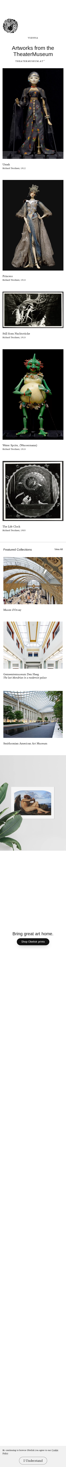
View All (58, 549)
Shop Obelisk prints (33, 941)
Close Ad (40, 2)
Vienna (33, 37)
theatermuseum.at (29, 61)
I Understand (33, 1461)
